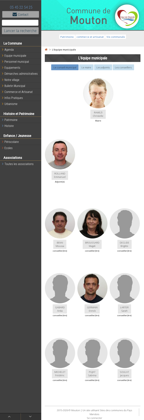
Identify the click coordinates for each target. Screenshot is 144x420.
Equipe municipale (15, 55)
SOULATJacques (124, 373)
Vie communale (115, 36)
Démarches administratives (21, 73)
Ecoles (8, 148)
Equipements (12, 67)
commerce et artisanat (90, 36)
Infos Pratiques (13, 98)
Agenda (9, 49)
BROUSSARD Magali (92, 244)
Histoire (9, 126)
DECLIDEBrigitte (124, 244)
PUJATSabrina (92, 373)
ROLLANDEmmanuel (60, 175)
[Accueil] (46, 49)
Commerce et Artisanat (18, 92)
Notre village (11, 80)
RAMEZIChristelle (98, 114)
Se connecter (94, 418)
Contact (23, 14)
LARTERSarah (124, 309)
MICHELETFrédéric (59, 373)
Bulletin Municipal (14, 86)
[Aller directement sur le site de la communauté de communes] (127, 17)
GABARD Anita (60, 309)
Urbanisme (10, 104)
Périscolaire (11, 142)
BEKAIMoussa (60, 244)
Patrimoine (10, 120)
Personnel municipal (16, 61)
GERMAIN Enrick (92, 309)
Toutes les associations (19, 164)
